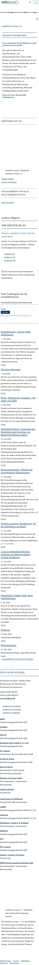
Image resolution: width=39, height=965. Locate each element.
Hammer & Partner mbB (11, 778)
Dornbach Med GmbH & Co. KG (14, 743)
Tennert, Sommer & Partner (12, 855)
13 (18, 659)
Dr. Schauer (5, 751)
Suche (3, 309)
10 (12, 659)
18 (28, 659)
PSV (2, 839)
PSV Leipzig (5, 847)
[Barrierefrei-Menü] (16, 2)
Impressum (4, 963)
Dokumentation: (9, 645)
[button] (20, 2)
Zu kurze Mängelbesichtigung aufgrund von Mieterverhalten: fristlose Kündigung (16, 554)
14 (20, 659)
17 (26, 659)
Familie (11, 303)
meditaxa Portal (5, 961)
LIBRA (3, 807)
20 (32, 659)
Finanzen (4, 303)
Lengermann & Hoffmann (11, 799)
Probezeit (5, 630)
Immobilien (19, 303)
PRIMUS (4, 831)
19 (30, 659)
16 (24, 659)
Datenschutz (14, 963)
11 (14, 659)
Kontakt (16, 961)
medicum (4, 815)
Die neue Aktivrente (10, 369)
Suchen (30, 2)
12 (16, 659)
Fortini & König (7, 759)
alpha (2, 719)
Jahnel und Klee (7, 789)
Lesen (3, 365)
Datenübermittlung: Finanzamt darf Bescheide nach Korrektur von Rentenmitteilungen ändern (18, 432)
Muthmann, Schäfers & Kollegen (14, 823)
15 (22, 659)
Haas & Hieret (6, 767)
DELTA (3, 735)
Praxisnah (28, 303)
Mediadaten (25, 961)
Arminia (3, 727)
